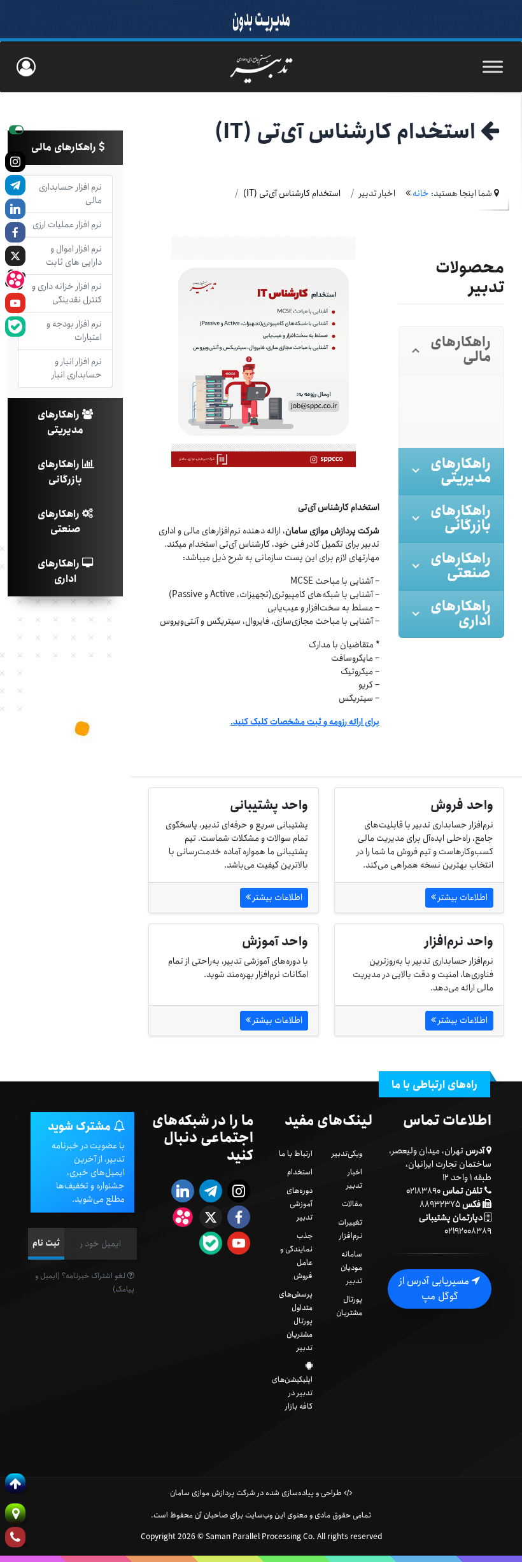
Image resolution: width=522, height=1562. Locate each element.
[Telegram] (15, 185)
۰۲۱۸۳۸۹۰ (423, 1191)
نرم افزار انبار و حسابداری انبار (77, 368)
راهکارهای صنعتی (60, 521)
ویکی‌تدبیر (347, 1154)
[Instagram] (15, 161)
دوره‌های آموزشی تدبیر (299, 1204)
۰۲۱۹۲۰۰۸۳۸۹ (467, 1231)
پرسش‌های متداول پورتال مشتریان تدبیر (296, 1321)
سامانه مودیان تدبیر (351, 1267)
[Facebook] (15, 232)
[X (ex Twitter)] (15, 256)
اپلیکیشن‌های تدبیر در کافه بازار (292, 1393)
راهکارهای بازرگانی (60, 472)
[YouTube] (15, 303)
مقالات (352, 1204)
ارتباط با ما (296, 1154)
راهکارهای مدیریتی (60, 422)
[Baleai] (15, 326)
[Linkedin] (15, 209)
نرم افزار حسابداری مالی (70, 194)
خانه (421, 193)
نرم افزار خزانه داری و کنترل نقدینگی (67, 293)
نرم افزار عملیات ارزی (67, 225)
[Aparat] (15, 279)
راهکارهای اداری (60, 571)
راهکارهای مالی (65, 147)
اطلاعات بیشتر (462, 897)
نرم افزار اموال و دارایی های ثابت (74, 255)
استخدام (300, 1172)
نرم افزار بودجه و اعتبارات (74, 330)
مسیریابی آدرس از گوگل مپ (435, 1288)
